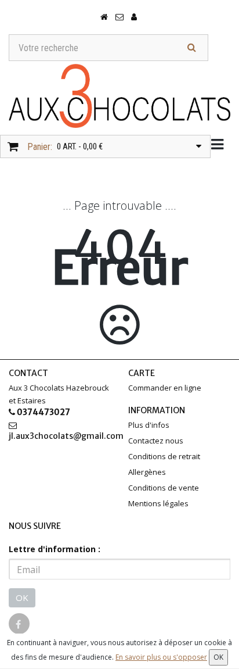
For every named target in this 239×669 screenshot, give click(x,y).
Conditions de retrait (164, 456)
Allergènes (147, 472)
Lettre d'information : (54, 548)
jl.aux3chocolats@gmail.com (60, 436)
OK (22, 597)
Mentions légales (158, 503)
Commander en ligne (164, 387)
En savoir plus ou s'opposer (161, 657)
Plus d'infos (148, 425)
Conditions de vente (163, 487)
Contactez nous (155, 440)
